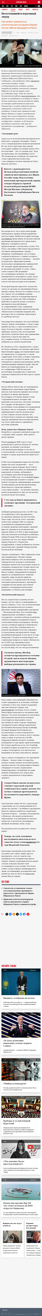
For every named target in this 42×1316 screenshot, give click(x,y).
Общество (24, 32)
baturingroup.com (20, 1314)
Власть (36, 32)
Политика (4, 35)
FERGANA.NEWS (21, 2)
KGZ (7, 6)
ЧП (14, 32)
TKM (16, 6)
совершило (34, 81)
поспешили (6, 239)
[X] (6, 914)
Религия (30, 32)
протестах (29, 874)
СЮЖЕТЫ (35, 10)
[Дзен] (17, 914)
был (35, 612)
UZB (21, 6)
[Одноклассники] (14, 914)
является (31, 842)
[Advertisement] (21, 940)
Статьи (13, 10)
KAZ (3, 6)
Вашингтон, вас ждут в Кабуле (12, 1224)
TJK (12, 6)
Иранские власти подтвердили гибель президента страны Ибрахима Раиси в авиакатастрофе (19, 901)
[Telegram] (21, 914)
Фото (27, 10)
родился (11, 442)
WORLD (26, 6)
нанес (17, 352)
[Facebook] (24, 914)
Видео (21, 10)
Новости (5, 10)
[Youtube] (28, 914)
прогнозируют (7, 710)
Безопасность (13, 35)
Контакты (4, 1310)
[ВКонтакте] (10, 914)
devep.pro (36, 1314)
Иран (18, 32)
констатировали (28, 96)
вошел (36, 477)
